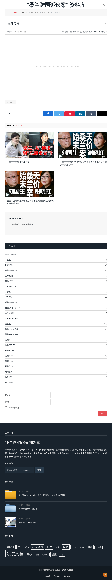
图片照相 (9, 275)
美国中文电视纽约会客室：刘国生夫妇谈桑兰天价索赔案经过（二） (83, 163)
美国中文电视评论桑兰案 (18, 162)
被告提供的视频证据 (27, 522)
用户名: (8, 395)
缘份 (37, 555)
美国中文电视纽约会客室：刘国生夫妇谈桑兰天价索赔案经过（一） (30, 202)
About (47, 576)
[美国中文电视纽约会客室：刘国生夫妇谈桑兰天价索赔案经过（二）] (82, 145)
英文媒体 (9, 323)
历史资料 (9, 265)
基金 (57, 547)
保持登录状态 (13, 407)
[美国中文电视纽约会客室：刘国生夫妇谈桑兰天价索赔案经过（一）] (29, 184)
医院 (20, 547)
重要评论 (9, 382)
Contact (67, 576)
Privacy (57, 576)
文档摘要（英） (11, 286)
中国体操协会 (10, 254)
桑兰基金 (9, 297)
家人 (74, 547)
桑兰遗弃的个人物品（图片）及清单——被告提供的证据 (42, 495)
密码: (7, 402)
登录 (31, 224)
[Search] (104, 4)
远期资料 (9, 377)
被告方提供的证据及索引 (29, 509)
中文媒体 (65, 32)
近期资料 (9, 371)
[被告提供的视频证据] (10, 522)
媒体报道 (73, 32)
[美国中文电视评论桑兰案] (29, 145)
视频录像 (104, 32)
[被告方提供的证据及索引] (10, 508)
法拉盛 (98, 547)
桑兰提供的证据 (11, 302)
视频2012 (9, 361)
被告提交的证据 (82, 32)
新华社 (82, 547)
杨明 (90, 547)
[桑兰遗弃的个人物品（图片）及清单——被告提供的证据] (10, 494)
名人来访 (10, 102)
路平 (62, 554)
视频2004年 (10, 345)
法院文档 (15, 554)
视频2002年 (10, 339)
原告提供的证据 (11, 270)
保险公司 (10, 547)
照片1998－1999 (12, 318)
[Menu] (8, 4)
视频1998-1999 (94, 32)
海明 (30, 554)
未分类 (8, 291)
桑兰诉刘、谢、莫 (12, 307)
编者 (9, 32)
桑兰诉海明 (10, 313)
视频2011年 (10, 355)
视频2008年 (10, 350)
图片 (49, 547)
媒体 (65, 547)
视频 (54, 554)
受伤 (27, 547)
